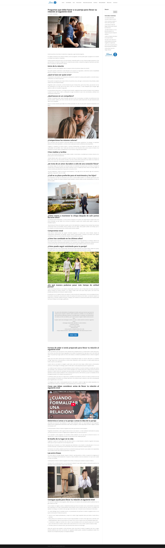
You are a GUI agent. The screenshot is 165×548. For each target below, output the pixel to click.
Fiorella (50, 14)
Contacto (115, 2)
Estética (95, 2)
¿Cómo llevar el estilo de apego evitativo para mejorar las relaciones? (111, 26)
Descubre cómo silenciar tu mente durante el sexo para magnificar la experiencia (110, 41)
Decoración (78, 2)
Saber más (73, 335)
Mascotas (109, 2)
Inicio (63, 2)
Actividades (68, 2)
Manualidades (102, 2)
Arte (74, 2)
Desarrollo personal (87, 2)
